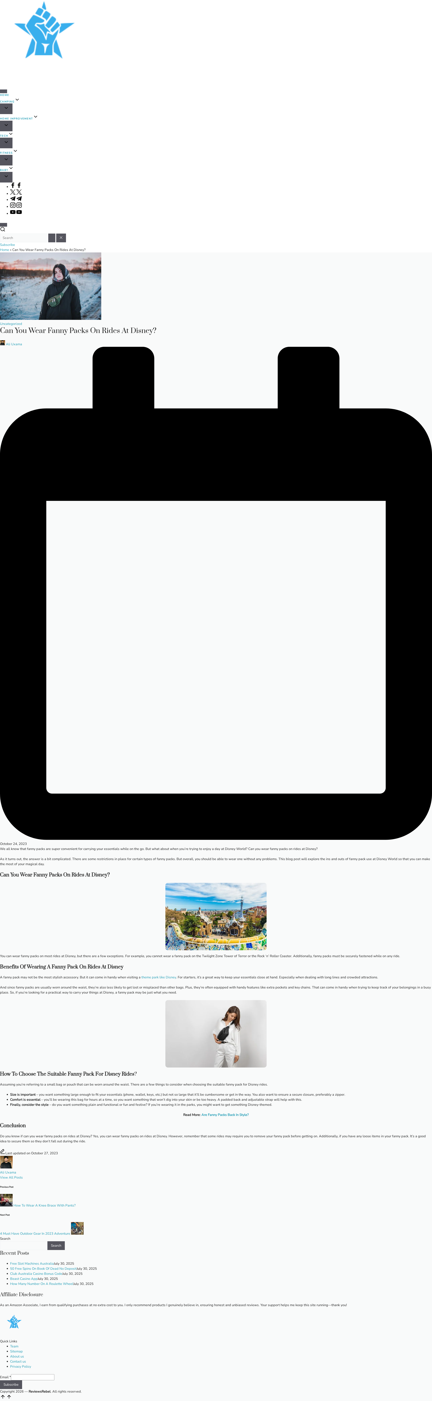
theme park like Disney (158, 977)
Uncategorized (11, 324)
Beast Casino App (24, 1278)
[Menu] (3, 91)
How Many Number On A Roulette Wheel (41, 1284)
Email (5, 1377)
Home (4, 250)
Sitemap (16, 1351)
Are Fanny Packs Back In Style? (225, 1115)
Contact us (18, 1361)
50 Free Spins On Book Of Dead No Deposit (43, 1268)
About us (17, 1356)
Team (14, 1346)
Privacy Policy (20, 1366)
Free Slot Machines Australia (32, 1263)
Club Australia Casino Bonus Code (36, 1273)
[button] (51, 238)
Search (5, 1238)
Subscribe (11, 1384)
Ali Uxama (8, 1172)
